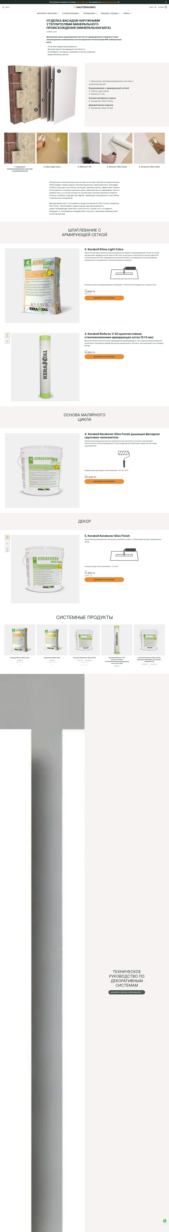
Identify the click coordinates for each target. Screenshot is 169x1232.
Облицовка (89, 13)
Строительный (70, 13)
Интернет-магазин (47, 13)
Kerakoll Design (109, 13)
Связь (126, 13)
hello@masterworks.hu (109, 2)
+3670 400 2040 (82, 2)
